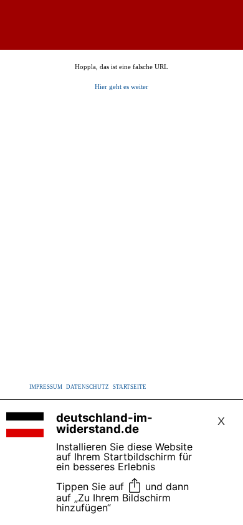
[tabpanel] (121, 77)
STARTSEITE (129, 387)
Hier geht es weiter (121, 86)
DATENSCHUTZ (87, 387)
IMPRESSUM (45, 387)
